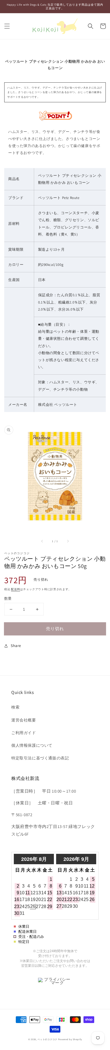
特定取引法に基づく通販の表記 (40, 758)
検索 (15, 707)
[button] (7, 26)
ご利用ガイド (23, 732)
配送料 (15, 589)
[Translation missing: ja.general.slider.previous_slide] (42, 541)
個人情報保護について (31, 745)
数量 (8, 598)
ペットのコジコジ (47, 1039)
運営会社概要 (23, 720)
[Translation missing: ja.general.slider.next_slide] (67, 541)
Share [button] (16, 645)
